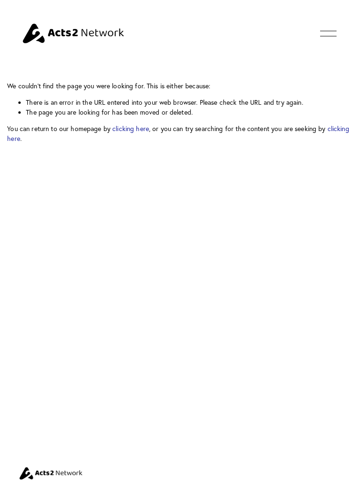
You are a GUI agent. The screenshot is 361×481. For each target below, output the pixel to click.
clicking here (130, 128)
